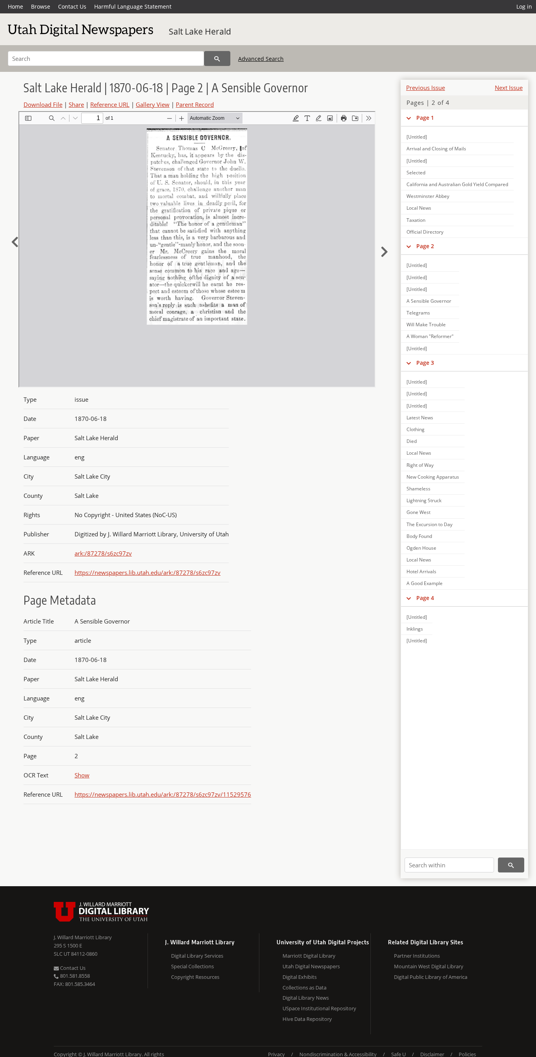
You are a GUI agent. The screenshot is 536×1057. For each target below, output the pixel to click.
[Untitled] (417, 136)
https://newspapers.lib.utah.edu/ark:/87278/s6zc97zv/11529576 (163, 794)
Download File (43, 104)
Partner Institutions (417, 955)
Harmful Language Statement (132, 6)
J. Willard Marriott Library (83, 937)
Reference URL (109, 104)
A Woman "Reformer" (430, 336)
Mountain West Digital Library (428, 966)
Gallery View (153, 104)
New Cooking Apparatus (433, 477)
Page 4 (425, 598)
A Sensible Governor (429, 301)
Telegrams (418, 312)
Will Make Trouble (426, 324)
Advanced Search (261, 58)
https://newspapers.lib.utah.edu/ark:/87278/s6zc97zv (148, 572)
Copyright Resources (195, 976)
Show (82, 775)
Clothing (416, 429)
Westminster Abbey (428, 196)
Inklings (415, 628)
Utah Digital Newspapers (311, 966)
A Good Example (425, 583)
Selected (416, 172)
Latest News (420, 417)
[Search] (217, 58)
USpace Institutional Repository (319, 1008)
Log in (524, 6)
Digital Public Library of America (430, 976)
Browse (40, 6)
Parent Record (195, 104)
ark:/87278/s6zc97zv (103, 553)
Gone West (418, 512)
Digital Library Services (197, 955)
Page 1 (425, 117)
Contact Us (72, 6)
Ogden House (421, 548)
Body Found (419, 536)
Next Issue (509, 87)
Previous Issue (425, 87)
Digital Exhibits (300, 976)
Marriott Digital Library (309, 955)
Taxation (416, 220)
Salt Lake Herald (200, 31)
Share (76, 104)
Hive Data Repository (307, 1018)
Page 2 (425, 246)
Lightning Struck (424, 500)
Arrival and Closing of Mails (436, 148)
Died (412, 441)
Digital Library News (306, 997)
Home (15, 6)
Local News (419, 208)
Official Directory (425, 232)
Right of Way (420, 465)
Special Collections (192, 966)
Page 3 (425, 362)
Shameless (418, 488)
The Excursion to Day (429, 524)
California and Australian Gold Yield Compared (457, 184)
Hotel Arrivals (421, 571)
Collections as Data (304, 987)
